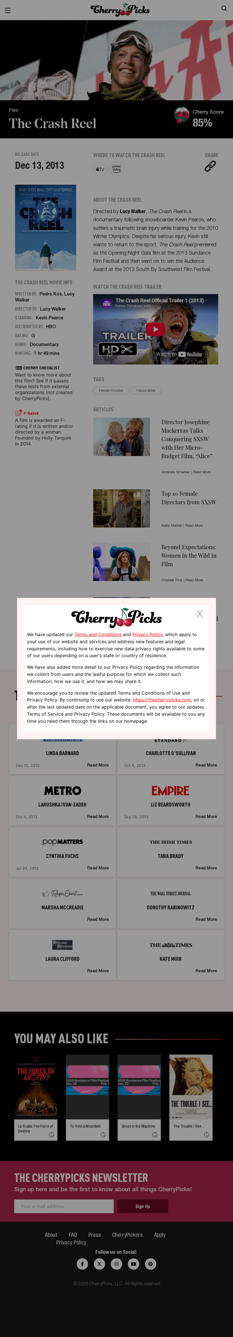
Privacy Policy (147, 634)
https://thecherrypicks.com (162, 700)
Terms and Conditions (98, 634)
